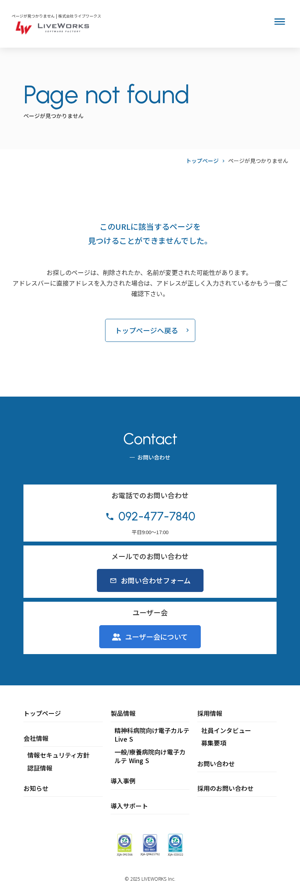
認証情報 (39, 767)
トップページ (202, 160)
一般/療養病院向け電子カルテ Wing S (150, 756)
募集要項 (213, 742)
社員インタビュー (226, 730)
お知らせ (35, 788)
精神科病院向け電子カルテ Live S (151, 735)
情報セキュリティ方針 (58, 755)
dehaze (279, 22)
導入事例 (123, 780)
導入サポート (129, 805)
